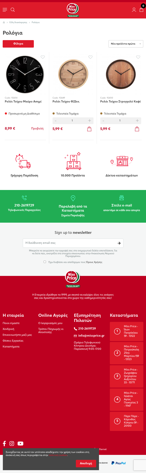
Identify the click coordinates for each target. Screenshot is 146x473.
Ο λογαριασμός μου (50, 323)
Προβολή (37, 128)
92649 (62, 98)
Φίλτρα (18, 43)
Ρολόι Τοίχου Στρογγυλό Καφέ (120, 101)
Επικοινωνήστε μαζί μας (17, 335)
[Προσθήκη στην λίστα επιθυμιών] (43, 57)
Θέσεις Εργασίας (13, 341)
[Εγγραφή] (119, 243)
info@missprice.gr (91, 335)
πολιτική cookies (58, 455)
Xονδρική (8, 329)
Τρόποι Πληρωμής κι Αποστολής (51, 331)
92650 (110, 98)
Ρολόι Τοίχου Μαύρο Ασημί (23, 101)
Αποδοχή (86, 463)
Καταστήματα (11, 347)
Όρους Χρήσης (94, 262)
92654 (14, 98)
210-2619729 (87, 328)
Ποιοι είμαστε (11, 323)
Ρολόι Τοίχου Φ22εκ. (66, 101)
